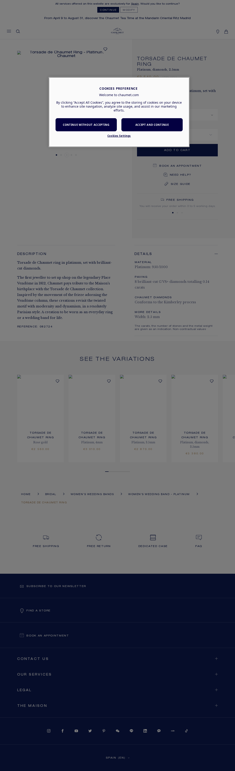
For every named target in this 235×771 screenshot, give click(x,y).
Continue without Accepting (86, 124)
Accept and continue (152, 124)
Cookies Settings (119, 136)
